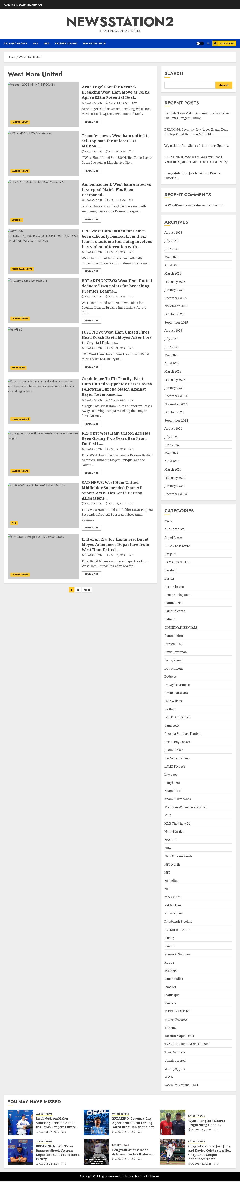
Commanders (174, 636)
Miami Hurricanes (177, 799)
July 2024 (171, 437)
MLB (35, 43)
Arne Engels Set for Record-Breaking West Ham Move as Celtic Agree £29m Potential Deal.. (116, 92)
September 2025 (176, 322)
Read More (91, 122)
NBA (47, 43)
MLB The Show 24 (177, 823)
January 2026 (173, 290)
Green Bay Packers (178, 742)
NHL (167, 889)
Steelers (170, 1003)
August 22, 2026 (49, 1132)
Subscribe (227, 43)
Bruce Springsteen (177, 595)
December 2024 (175, 396)
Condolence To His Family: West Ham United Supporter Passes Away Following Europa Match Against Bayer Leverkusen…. (117, 386)
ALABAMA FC (174, 529)
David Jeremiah (175, 652)
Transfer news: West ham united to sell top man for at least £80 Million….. (116, 141)
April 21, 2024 (117, 348)
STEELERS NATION (178, 1011)
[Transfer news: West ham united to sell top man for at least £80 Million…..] (43, 153)
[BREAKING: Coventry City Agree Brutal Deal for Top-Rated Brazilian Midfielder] (96, 1122)
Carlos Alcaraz (174, 611)
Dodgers (170, 676)
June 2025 (171, 347)
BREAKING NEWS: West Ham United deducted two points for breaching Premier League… (117, 286)
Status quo (171, 995)
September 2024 (176, 420)
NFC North (172, 864)
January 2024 (173, 486)
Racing (169, 938)
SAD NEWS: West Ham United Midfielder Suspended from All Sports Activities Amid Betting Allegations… (112, 490)
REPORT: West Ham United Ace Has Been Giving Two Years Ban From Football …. (116, 438)
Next (87, 590)
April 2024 (171, 461)
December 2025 (175, 298)
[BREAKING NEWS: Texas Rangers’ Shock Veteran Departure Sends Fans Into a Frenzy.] (20, 1152)
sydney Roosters (176, 1019)
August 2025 (173, 330)
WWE (168, 1077)
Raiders (169, 946)
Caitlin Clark (173, 603)
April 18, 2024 (117, 503)
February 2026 (174, 282)
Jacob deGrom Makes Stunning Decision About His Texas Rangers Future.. (197, 115)
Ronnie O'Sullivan (177, 954)
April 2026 (171, 265)
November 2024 (175, 404)
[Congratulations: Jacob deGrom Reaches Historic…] (96, 1152)
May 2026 (171, 257)
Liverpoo (17, 219)
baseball (170, 570)
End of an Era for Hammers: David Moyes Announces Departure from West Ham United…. (115, 544)
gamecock (171, 725)
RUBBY (169, 962)
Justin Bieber (173, 750)
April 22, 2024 (117, 296)
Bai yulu (170, 554)
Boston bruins (174, 587)
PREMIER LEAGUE (66, 43)
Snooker (170, 987)
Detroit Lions (173, 668)
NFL (14, 523)
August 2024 (173, 428)
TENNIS (170, 1028)
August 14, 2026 (119, 103)
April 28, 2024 (117, 151)
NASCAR (170, 840)
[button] (208, 43)
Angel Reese (173, 538)
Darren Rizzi (173, 644)
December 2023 (175, 494)
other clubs (18, 367)
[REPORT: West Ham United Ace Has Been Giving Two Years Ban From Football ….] (43, 453)
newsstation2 (120, 21)
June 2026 (171, 249)
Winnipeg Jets (174, 1069)
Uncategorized (94, 43)
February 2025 (174, 380)
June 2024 (171, 445)
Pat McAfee (172, 905)
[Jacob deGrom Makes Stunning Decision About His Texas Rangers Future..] (20, 1122)
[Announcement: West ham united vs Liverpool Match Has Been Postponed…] (43, 202)
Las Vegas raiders (177, 758)
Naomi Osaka (174, 832)
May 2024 (171, 453)
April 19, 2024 (117, 400)
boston (169, 578)
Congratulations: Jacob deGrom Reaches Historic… (133, 1152)
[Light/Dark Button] (200, 43)
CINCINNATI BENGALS (180, 627)
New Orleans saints (178, 856)
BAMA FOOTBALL (177, 562)
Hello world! (215, 205)
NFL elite (171, 881)
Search (173, 73)
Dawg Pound (173, 660)
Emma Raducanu (176, 693)
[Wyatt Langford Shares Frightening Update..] (172, 1122)
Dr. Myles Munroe (177, 685)
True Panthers (174, 1052)
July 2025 (171, 339)
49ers (168, 521)
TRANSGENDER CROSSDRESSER (187, 1044)
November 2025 (175, 306)
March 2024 (172, 469)
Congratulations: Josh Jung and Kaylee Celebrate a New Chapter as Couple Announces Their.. (209, 1152)
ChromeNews (132, 1176)
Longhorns (172, 783)
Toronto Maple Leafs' (179, 1036)
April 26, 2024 (117, 200)
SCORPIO (170, 971)
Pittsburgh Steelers (178, 921)
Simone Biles (173, 979)
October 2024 (174, 412)
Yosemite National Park (181, 1085)
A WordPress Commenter (183, 205)
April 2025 (171, 363)
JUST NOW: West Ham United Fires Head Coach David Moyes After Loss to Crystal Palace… (117, 337)
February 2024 (174, 478)
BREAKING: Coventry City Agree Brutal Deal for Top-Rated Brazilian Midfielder (133, 1122)
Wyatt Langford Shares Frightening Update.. (196, 146)
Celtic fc (170, 619)
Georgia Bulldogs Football (182, 734)
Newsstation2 (93, 103)
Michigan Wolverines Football (185, 807)
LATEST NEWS (20, 122)
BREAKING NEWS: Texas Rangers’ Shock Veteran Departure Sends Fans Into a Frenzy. (196, 159)
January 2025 (173, 388)
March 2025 (172, 371)
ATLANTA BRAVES (15, 43)
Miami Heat (172, 791)
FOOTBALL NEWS (22, 269)
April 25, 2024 (117, 252)
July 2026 (171, 241)
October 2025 (174, 314)
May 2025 (171, 355)
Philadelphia (173, 913)
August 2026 (173, 232)
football (170, 709)
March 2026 (172, 273)
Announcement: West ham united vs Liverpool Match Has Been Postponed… (116, 189)
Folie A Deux (173, 701)
